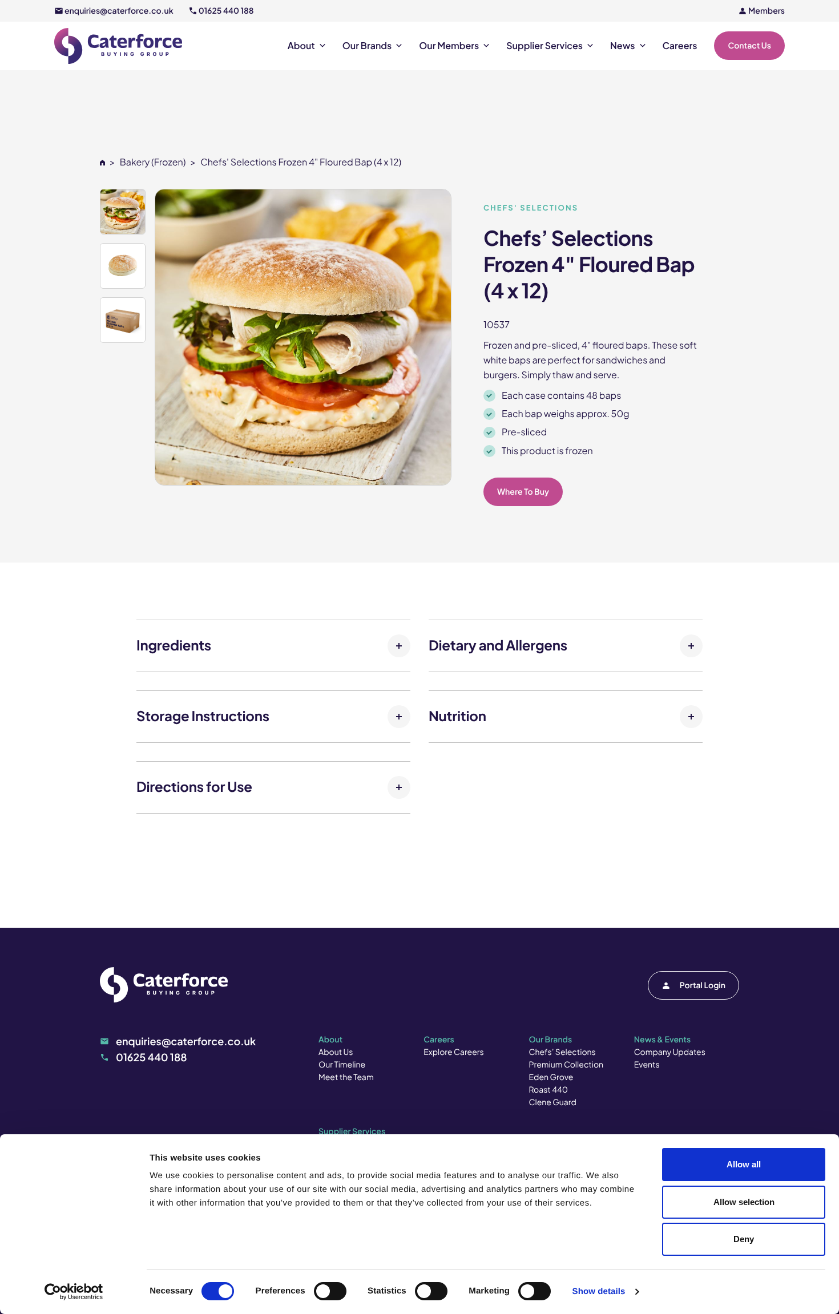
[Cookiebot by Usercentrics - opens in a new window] (74, 1291)
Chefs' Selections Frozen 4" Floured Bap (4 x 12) (300, 162)
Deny (743, 1239)
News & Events (662, 1039)
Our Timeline (341, 1065)
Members (766, 11)
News (622, 45)
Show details (599, 1291)
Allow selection (744, 1202)
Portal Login (702, 985)
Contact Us (749, 46)
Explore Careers (453, 1052)
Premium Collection (566, 1065)
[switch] (330, 1291)
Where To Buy (523, 492)
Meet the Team (346, 1077)
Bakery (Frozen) (153, 162)
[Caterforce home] (118, 46)
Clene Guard (552, 1102)
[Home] (102, 162)
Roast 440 (548, 1090)
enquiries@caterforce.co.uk (119, 11)
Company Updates (669, 1052)
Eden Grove (551, 1077)
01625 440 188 (226, 11)
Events (647, 1065)
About (301, 45)
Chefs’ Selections (562, 1052)
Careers (680, 45)
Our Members (449, 45)
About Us (335, 1052)
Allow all (744, 1164)
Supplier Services (544, 45)
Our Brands (367, 45)
